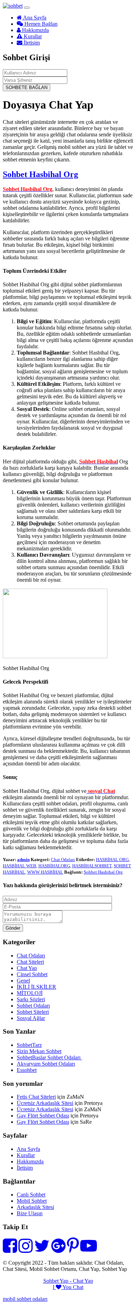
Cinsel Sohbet (32, 974)
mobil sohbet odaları (25, 1299)
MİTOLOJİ (30, 993)
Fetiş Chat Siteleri (36, 1097)
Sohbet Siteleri (33, 1012)
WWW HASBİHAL (45, 872)
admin (23, 859)
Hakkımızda (35, 30)
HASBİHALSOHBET (92, 865)
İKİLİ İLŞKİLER (36, 987)
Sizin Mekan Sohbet (39, 1051)
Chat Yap (27, 968)
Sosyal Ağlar (31, 1018)
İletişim (31, 43)
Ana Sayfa (34, 18)
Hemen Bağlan (40, 24)
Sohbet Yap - (58, 1281)
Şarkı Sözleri (31, 999)
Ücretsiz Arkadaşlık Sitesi (45, 1103)
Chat (78, 1287)
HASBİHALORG (54, 865)
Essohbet (27, 1070)
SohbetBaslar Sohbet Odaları (49, 1057)
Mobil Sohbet (32, 1201)
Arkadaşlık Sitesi (35, 1207)
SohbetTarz (29, 1045)
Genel (23, 981)
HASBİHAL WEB (19, 865)
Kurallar (32, 36)
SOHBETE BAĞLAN (26, 87)
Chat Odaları (63, 859)
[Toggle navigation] (27, 8)
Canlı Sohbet (31, 1194)
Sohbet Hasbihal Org (40, 174)
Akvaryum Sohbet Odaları (46, 1064)
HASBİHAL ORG (112, 859)
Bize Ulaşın (30, 1213)
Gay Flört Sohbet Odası (43, 1116)
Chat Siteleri (30, 962)
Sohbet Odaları (33, 1006)
